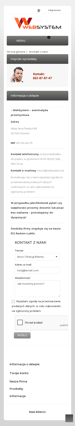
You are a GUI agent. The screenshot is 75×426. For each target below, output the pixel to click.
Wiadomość (22, 277)
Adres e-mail (23, 264)
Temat (19, 250)
